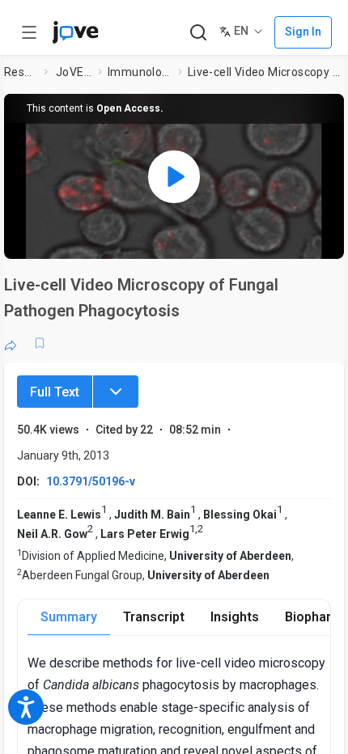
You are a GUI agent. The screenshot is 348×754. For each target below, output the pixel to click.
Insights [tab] (234, 617)
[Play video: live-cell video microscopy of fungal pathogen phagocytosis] (174, 176)
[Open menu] (29, 32)
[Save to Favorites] (39, 343)
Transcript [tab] (154, 617)
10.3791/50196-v (90, 481)
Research (20, 72)
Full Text (54, 392)
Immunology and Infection (140, 72)
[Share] (10, 343)
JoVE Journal (73, 72)
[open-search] (198, 32)
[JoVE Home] (75, 32)
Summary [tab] (68, 617)
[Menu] (115, 391)
